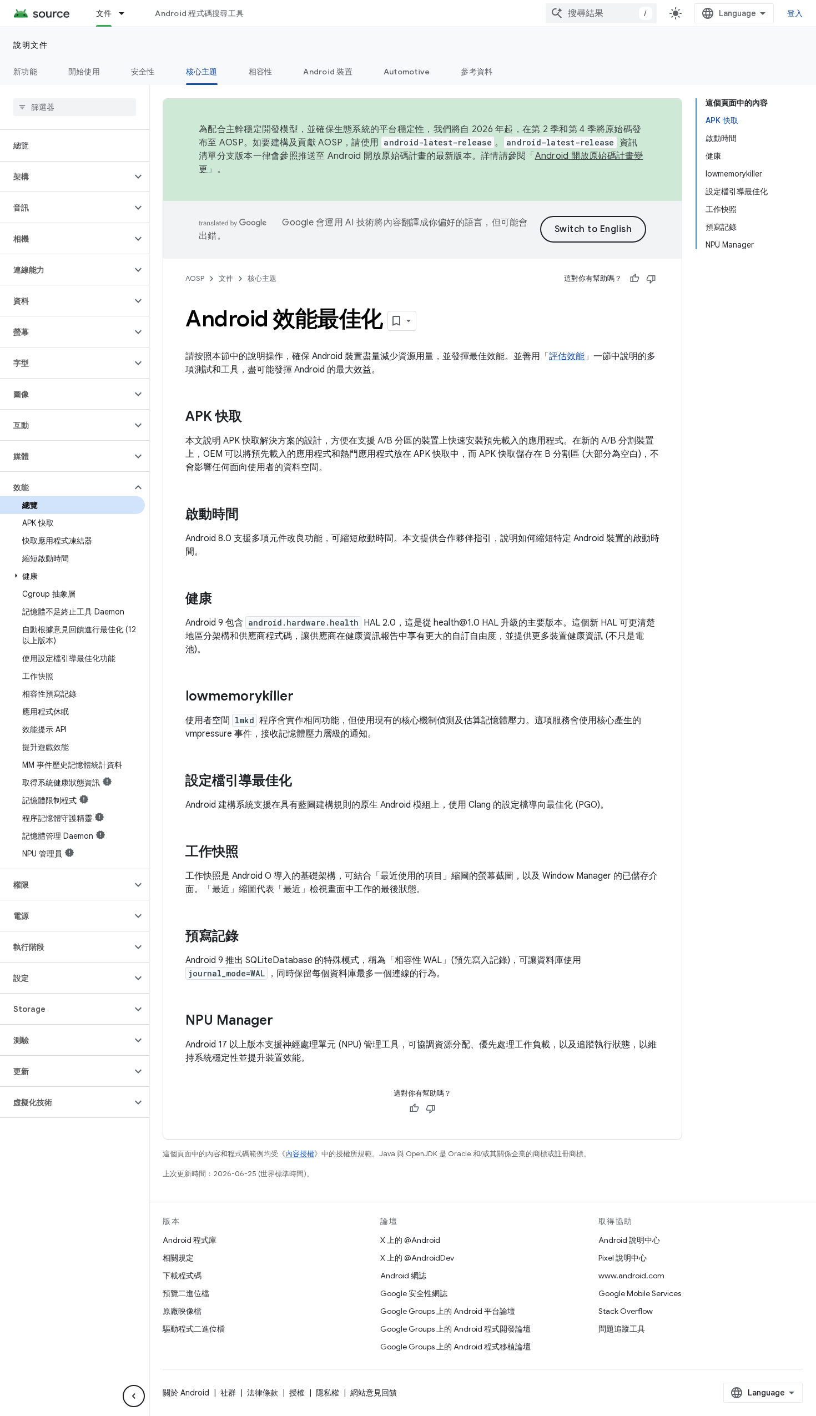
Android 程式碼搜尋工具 (199, 13)
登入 (795, 13)
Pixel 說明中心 (622, 1258)
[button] (66, 176)
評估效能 (567, 356)
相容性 (261, 72)
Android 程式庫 (189, 1240)
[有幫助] (634, 278)
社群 (228, 1392)
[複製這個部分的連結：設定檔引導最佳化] (303, 781)
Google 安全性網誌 (413, 1293)
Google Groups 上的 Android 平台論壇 (447, 1311)
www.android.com (631, 1276)
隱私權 (327, 1392)
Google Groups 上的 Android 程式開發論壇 (455, 1329)
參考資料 (476, 72)
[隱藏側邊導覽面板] (134, 1396)
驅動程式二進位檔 (194, 1329)
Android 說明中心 (629, 1240)
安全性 (143, 72)
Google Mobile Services (639, 1293)
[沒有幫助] (651, 278)
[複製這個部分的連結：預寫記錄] (250, 937)
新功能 (25, 72)
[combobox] (601, 13)
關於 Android (186, 1392)
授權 (297, 1392)
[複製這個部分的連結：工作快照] (250, 852)
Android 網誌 (403, 1276)
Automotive (407, 72)
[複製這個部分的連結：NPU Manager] (284, 1021)
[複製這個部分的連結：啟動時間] (250, 515)
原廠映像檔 (182, 1311)
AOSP (194, 278)
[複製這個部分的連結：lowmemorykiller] (305, 697)
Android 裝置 (327, 72)
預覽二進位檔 (186, 1293)
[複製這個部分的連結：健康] (223, 599)
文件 (104, 13)
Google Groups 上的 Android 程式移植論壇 (455, 1347)
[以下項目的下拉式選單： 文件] (127, 13)
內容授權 (299, 1153)
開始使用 (84, 72)
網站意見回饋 (373, 1392)
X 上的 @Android (410, 1240)
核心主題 (202, 72)
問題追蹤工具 (621, 1329)
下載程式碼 (182, 1276)
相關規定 (178, 1258)
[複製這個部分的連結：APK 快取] (253, 417)
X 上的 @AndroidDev (417, 1258)
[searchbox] (74, 107)
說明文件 (30, 45)
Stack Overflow (625, 1311)
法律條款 (262, 1392)
